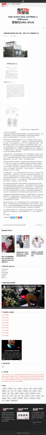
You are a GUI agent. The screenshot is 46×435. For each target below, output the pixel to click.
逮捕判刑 (7, 400)
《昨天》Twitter (13, 374)
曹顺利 (16, 393)
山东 (30, 391)
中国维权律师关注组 (23, 376)
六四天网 (39, 374)
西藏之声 (38, 379)
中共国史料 (27, 374)
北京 (8, 391)
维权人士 (9, 398)
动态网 (11, 376)
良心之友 (22, 378)
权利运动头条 (33, 393)
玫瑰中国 (6, 381)
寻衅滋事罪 (25, 391)
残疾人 (38, 393)
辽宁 (3, 400)
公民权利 (35, 388)
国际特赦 (13, 378)
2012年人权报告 (5, 333)
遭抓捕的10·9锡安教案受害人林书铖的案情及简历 (37, 253)
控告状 (39, 391)
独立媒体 (12, 379)
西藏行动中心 (27, 379)
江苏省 (11, 395)
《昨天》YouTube (5, 374)
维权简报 (14, 398)
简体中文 (6, 5)
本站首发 (27, 393)
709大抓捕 (4, 388)
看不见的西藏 (36, 376)
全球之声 (16, 379)
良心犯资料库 (32, 398)
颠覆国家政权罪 (14, 400)
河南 (15, 395)
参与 (14, 381)
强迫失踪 (34, 391)
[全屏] (42, 307)
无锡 (8, 393)
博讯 (9, 376)
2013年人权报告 (5, 330)
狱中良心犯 (27, 395)
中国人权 (30, 376)
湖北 (19, 395)
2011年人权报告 (5, 335)
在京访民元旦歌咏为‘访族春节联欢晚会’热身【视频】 (15, 225)
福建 (42, 395)
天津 (15, 391)
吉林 (12, 391)
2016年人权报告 (5, 322)
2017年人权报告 (5, 320)
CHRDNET (16, 376)
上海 (15, 388)
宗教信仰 (20, 391)
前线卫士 (8, 378)
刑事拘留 (40, 388)
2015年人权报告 (5, 325)
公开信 (30, 388)
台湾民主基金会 (27, 378)
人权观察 (17, 378)
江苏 (7, 395)
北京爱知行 (34, 378)
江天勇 (3, 395)
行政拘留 (38, 398)
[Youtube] (3, 366)
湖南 (22, 395)
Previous (3, 360)
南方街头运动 (34, 374)
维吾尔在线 (33, 379)
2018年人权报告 (5, 317)
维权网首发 (20, 398)
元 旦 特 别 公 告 (38, 225)
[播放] (3, 307)
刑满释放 (4, 391)
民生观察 (5, 376)
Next (20, 360)
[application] (23, 297)
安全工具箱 (21, 379)
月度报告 (21, 393)
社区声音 (38, 395)
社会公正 (33, 395)
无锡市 (12, 393)
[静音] (41, 307)
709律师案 (10, 388)
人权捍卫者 (19, 388)
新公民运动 (6, 379)
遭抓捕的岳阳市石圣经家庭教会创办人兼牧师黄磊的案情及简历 (22, 254)
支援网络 (4, 393)
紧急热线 (4, 398)
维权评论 (26, 398)
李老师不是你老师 (21, 374)
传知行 (38, 378)
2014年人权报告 (5, 327)
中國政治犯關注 (19, 381)
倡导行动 (25, 388)
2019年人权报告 (5, 315)
